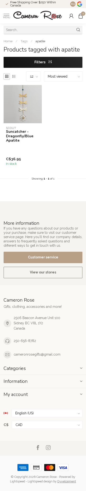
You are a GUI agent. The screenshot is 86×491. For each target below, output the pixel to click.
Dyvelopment (66, 481)
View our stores (43, 272)
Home (8, 41)
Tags (24, 41)
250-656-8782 (25, 341)
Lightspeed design (40, 481)
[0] (80, 16)
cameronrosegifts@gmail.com (37, 354)
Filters (40, 62)
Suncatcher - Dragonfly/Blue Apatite (19, 136)
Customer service (43, 257)
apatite (40, 41)
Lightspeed (17, 481)
